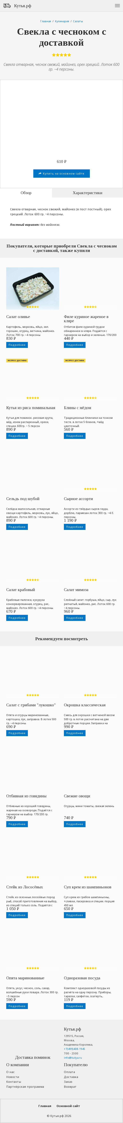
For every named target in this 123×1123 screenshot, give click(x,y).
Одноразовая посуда (82, 978)
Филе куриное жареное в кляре (86, 318)
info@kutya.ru (73, 1057)
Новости (12, 1077)
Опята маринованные (25, 978)
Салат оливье (18, 316)
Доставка (71, 1077)
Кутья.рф (22, 6)
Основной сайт (68, 1106)
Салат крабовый (20, 589)
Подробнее (17, 345)
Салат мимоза (76, 589)
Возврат (70, 1087)
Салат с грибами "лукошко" (31, 705)
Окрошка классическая (85, 705)
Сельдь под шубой (22, 498)
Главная (44, 1106)
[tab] (26, 192)
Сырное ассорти (78, 498)
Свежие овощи (77, 796)
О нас (10, 1072)
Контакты (13, 1082)
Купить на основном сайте (63, 173)
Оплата (69, 1072)
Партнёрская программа (25, 1087)
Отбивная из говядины (26, 796)
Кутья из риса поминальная (30, 407)
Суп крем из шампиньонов (87, 887)
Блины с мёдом (77, 407)
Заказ (68, 1082)
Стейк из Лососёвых (24, 887)
